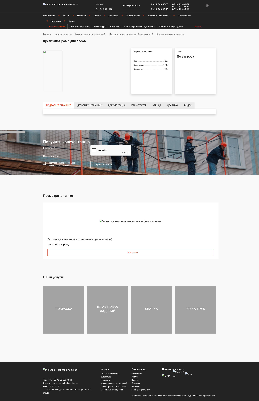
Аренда (157, 105)
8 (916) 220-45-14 (180, 9)
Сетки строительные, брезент (139, 26)
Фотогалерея (184, 15)
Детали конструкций (89, 105)
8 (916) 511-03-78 (180, 7)
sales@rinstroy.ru (131, 5)
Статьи (97, 15)
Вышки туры (100, 26)
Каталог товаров (57, 26)
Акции (72, 21)
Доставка (113, 15)
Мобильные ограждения (171, 26)
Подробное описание (58, 105)
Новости (81, 15)
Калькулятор (139, 105)
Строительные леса (80, 26)
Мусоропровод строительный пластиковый (131, 34)
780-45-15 (67, 380)
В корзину (133, 252)
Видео (188, 105)
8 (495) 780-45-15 (159, 9)
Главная (47, 34)
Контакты (56, 21)
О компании (49, 15)
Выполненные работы (159, 15)
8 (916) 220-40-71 (180, 4)
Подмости (115, 26)
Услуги (66, 15)
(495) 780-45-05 (55, 380)
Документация (116, 105)
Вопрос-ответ (133, 15)
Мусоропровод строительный (90, 34)
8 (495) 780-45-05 (159, 4)
